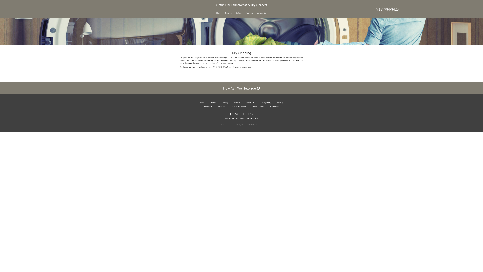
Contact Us (261, 13)
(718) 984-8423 (387, 9)
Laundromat (207, 106)
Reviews (249, 13)
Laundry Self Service (238, 106)
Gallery (239, 13)
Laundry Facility (258, 106)
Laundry (221, 106)
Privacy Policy (265, 102)
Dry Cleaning (275, 106)
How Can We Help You (240, 88)
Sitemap (280, 102)
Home (219, 13)
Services (228, 13)
